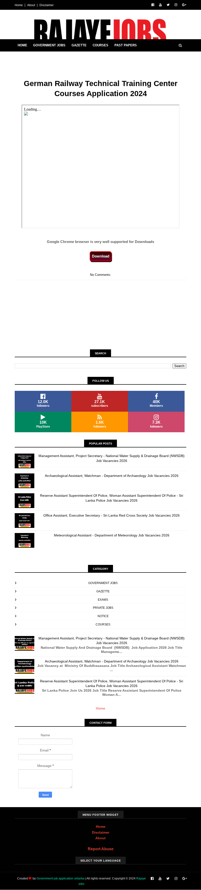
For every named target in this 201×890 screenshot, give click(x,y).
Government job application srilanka (61, 878)
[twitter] (168, 5)
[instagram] (176, 5)
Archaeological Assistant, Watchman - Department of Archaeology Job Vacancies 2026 (111, 476)
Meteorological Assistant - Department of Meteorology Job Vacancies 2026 (111, 535)
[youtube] (160, 5)
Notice (103, 616)
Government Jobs (49, 45)
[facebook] (152, 5)
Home (19, 5)
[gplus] (184, 5)
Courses (100, 45)
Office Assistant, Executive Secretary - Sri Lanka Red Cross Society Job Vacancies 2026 (111, 515)
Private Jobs (103, 608)
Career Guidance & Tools (41, 57)
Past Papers (125, 45)
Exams (103, 599)
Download (100, 256)
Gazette (79, 45)
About (31, 5)
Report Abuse (100, 849)
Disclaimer (46, 5)
